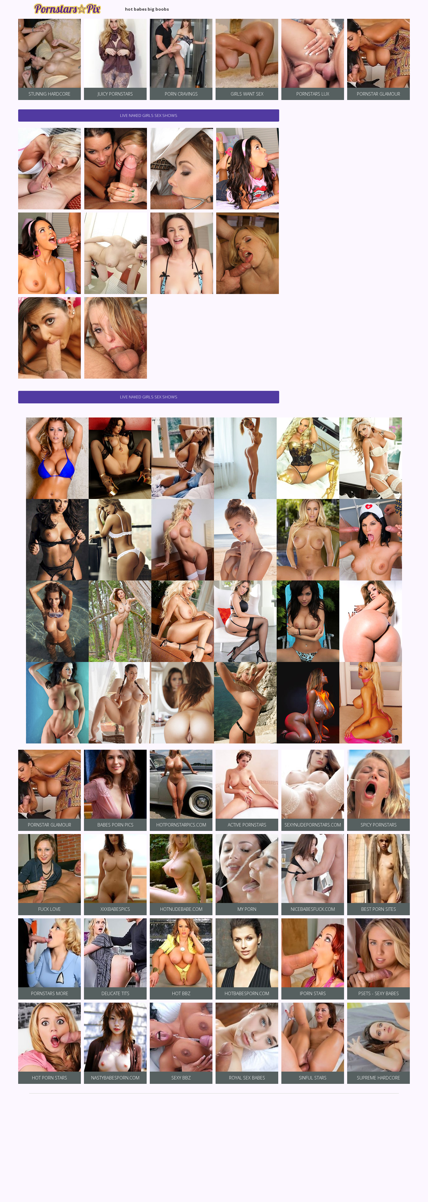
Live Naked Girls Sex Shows (148, 115)
